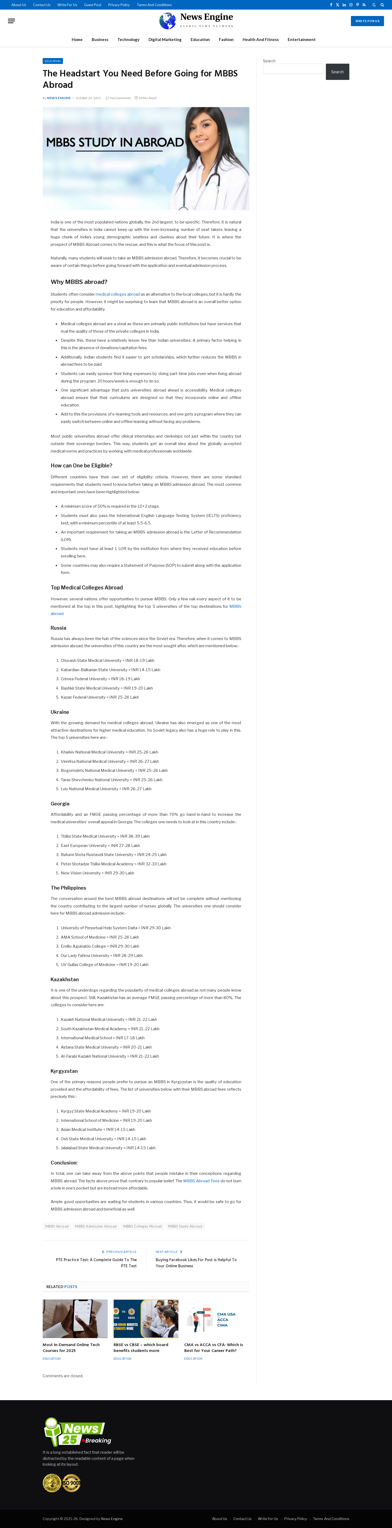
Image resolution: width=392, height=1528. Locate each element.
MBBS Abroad (57, 1226)
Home (77, 39)
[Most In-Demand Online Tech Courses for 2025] (75, 1318)
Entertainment (302, 39)
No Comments (120, 98)
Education (200, 39)
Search (269, 61)
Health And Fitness (261, 39)
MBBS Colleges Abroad (142, 1226)
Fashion (226, 39)
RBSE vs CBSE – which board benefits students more (141, 1348)
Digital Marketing (165, 39)
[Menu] (11, 21)
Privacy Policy (119, 5)
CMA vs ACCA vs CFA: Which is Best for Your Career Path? (213, 1348)
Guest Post (92, 5)
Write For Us (67, 5)
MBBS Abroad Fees (201, 1181)
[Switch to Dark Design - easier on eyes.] (374, 5)
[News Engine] (196, 21)
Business (100, 39)
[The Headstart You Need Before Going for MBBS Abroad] (146, 158)
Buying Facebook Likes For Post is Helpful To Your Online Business (196, 1263)
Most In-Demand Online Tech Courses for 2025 (71, 1348)
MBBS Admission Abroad (96, 1226)
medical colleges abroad (118, 294)
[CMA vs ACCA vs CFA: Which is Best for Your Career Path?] (216, 1318)
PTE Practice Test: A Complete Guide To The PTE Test (96, 1263)
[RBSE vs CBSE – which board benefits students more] (146, 1318)
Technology (128, 39)
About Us (18, 5)
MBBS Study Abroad (185, 1226)
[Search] (381, 5)
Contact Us (41, 5)
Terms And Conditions (154, 5)
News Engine (59, 98)
